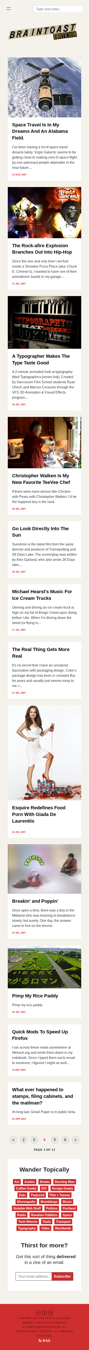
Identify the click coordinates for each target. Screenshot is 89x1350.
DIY (44, 1188)
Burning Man (65, 1182)
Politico (51, 1208)
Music (67, 1201)
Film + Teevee (59, 1195)
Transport (63, 1221)
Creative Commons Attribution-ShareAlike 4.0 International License (41, 1327)
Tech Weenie (27, 1221)
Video (45, 1228)
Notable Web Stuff (27, 1208)
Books (45, 1182)
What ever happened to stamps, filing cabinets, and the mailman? (42, 1096)
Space (67, 1215)
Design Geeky (62, 1188)
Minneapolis (26, 1201)
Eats (22, 1195)
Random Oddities (44, 1215)
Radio (21, 1215)
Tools (47, 1221)
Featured (37, 1195)
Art (16, 1182)
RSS (46, 1341)
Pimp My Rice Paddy (35, 995)
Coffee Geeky (26, 1188)
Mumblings (49, 1201)
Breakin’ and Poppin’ (35, 901)
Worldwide (63, 1228)
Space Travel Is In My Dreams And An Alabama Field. (40, 131)
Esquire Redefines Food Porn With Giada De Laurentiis (38, 814)
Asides (29, 1182)
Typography (27, 1228)
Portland (69, 1208)
